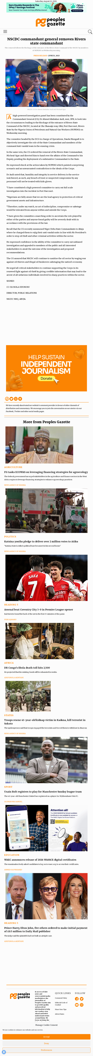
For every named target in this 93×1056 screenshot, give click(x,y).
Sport (8, 786)
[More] (20, 399)
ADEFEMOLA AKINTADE (14, 678)
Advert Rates (59, 1014)
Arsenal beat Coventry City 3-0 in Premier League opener (38, 609)
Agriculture (13, 467)
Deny (46, 1043)
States (9, 715)
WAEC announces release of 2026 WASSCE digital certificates (40, 859)
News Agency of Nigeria (15, 485)
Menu (5, 32)
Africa (9, 662)
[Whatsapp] (16, 399)
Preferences (46, 1050)
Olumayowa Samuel (13, 802)
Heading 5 (11, 604)
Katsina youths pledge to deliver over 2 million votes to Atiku (41, 541)
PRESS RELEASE (40, 56)
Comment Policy (61, 998)
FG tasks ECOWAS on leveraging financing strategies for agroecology (46, 472)
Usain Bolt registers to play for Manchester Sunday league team (43, 791)
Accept (46, 1037)
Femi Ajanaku (10, 620)
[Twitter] (11, 399)
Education (11, 855)
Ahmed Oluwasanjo (13, 870)
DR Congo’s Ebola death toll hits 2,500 (27, 667)
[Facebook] (7, 399)
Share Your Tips (60, 1009)
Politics (10, 536)
